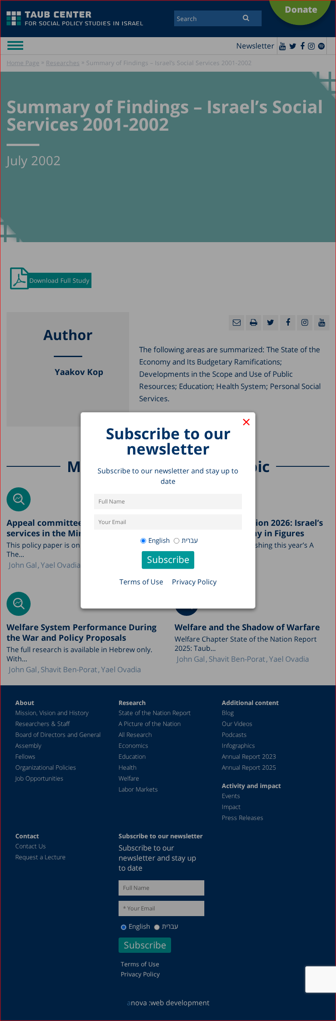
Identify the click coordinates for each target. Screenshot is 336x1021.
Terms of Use (141, 582)
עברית (190, 540)
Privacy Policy (194, 582)
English (159, 540)
